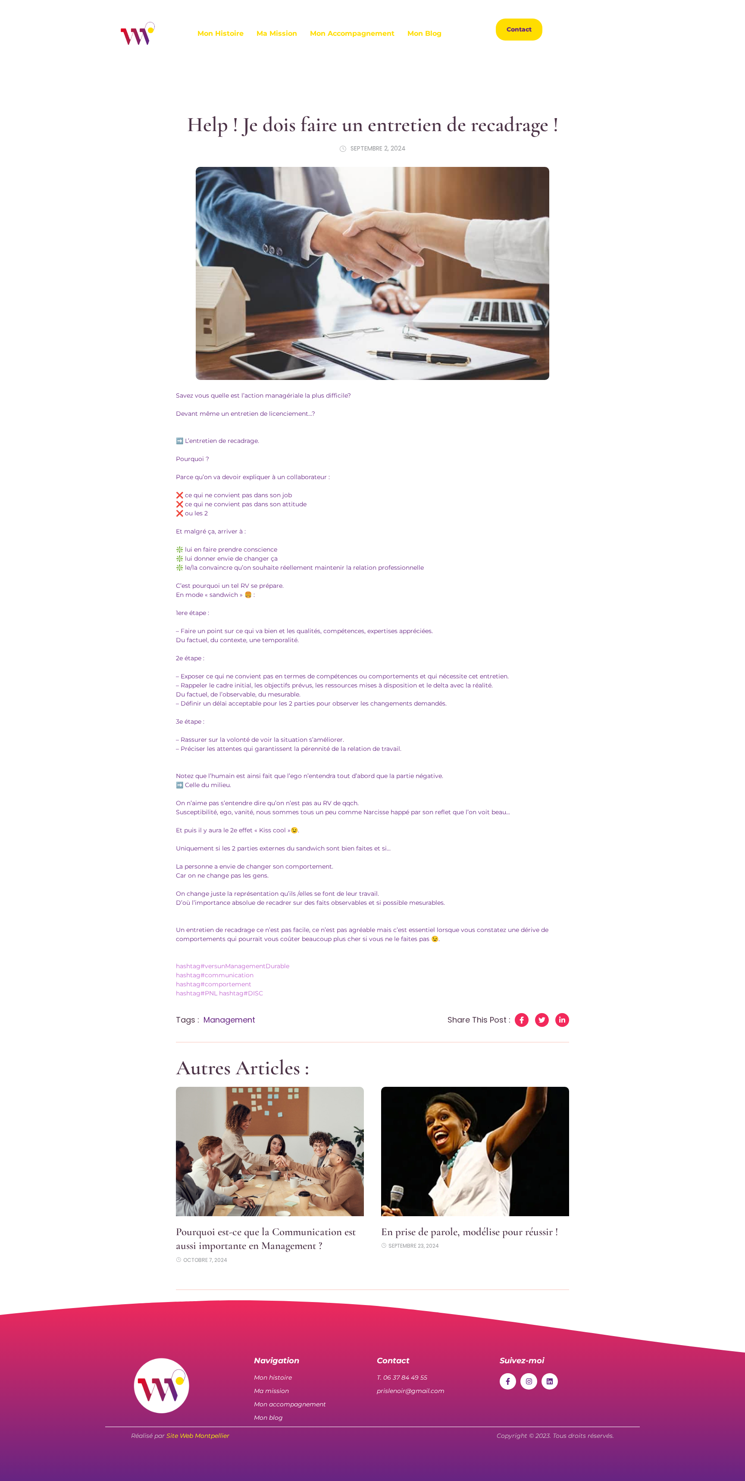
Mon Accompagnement (352, 33)
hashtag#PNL (196, 993)
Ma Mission (277, 33)
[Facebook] (566, 29)
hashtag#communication (215, 975)
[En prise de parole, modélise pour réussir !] (475, 1151)
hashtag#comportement (213, 984)
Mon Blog (424, 33)
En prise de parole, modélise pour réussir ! (469, 1231)
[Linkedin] (614, 29)
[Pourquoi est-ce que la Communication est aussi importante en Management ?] (270, 1151)
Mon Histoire (220, 33)
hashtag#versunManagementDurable (232, 966)
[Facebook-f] (508, 1381)
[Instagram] (590, 29)
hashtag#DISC (241, 993)
